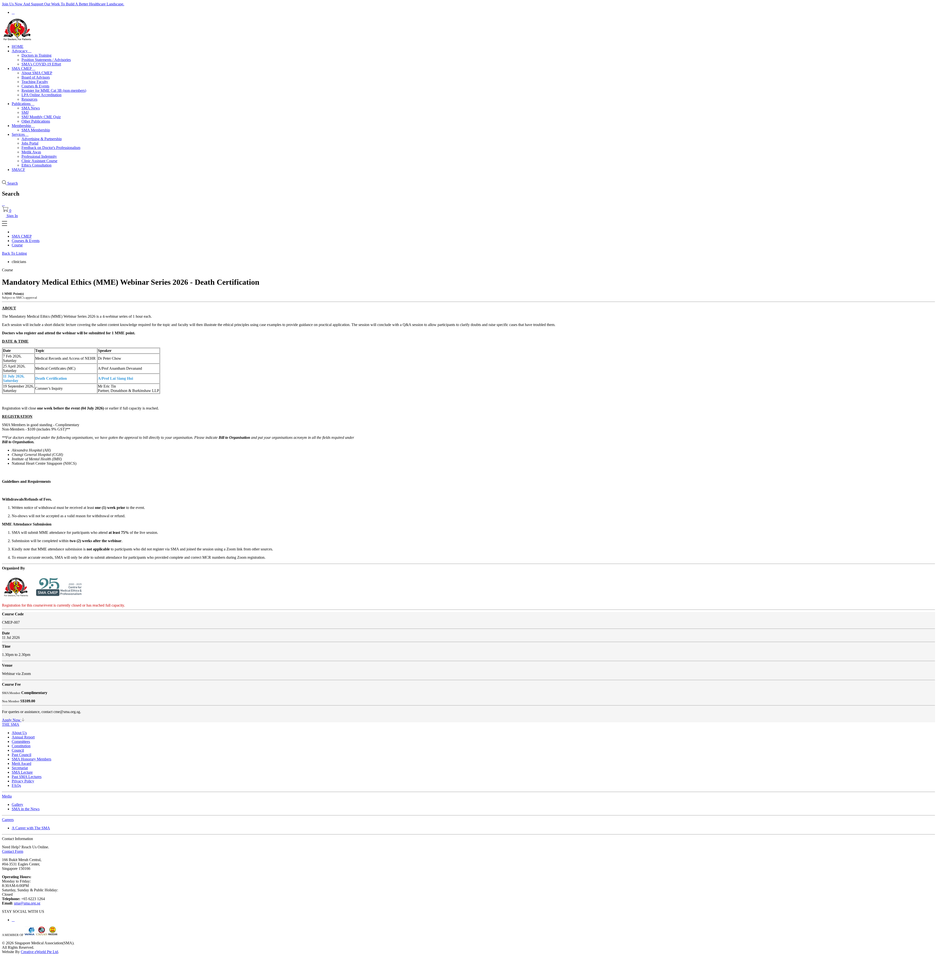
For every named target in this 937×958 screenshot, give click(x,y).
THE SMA (10, 724)
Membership (23, 126)
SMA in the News (26, 809)
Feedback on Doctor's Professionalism (50, 148)
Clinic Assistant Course (39, 161)
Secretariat (20, 768)
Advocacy (21, 51)
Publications (23, 104)
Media (7, 796)
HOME (17, 46)
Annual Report (23, 737)
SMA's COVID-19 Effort (41, 64)
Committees (21, 741)
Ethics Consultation (36, 165)
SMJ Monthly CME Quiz (41, 117)
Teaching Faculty (34, 82)
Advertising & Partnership (41, 139)
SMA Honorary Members (31, 759)
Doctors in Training (36, 55)
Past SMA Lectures (26, 777)
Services (20, 134)
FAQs (16, 785)
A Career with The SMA (31, 828)
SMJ (25, 112)
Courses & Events (35, 86)
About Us (19, 733)
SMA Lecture (22, 772)
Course (17, 245)
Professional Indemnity (39, 156)
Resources (29, 99)
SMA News (30, 108)
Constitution (21, 746)
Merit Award (21, 763)
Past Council (21, 755)
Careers (8, 820)
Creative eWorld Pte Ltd (39, 952)
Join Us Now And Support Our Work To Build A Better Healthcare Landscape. (63, 4)
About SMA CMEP (36, 73)
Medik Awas (31, 152)
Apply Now (11, 720)
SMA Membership (35, 130)
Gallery (17, 804)
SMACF (18, 170)
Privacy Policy (23, 781)
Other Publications (35, 121)
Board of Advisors (35, 77)
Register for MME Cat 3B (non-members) (53, 90)
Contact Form (12, 851)
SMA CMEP (23, 68)
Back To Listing (14, 253)
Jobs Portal (29, 143)
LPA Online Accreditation (41, 95)
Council (18, 750)
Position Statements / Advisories (46, 60)
